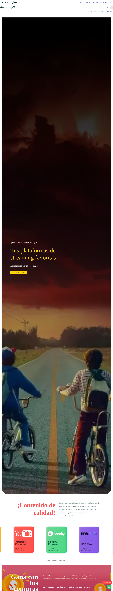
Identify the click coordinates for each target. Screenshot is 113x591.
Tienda (86, 2)
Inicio (81, 2)
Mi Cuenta (103, 2)
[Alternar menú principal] (111, 7)
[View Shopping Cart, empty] (110, 2)
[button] (89, 2)
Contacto (94, 2)
